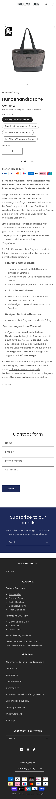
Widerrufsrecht (14, 713)
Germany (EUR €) (26, 768)
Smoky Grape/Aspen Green (20, 126)
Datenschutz (13, 668)
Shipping (18, 110)
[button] (3, 4)
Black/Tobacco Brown (17, 119)
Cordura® (14, 625)
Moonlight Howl (17, 605)
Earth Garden (16, 601)
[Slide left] (22, 85)
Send (11, 488)
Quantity (6, 145)
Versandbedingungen (17, 700)
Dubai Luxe (15, 629)
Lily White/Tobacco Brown (20, 139)
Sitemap (10, 720)
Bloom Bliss (15, 594)
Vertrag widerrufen (16, 707)
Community (12, 688)
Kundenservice (14, 681)
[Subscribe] (47, 542)
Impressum (12, 675)
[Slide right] (34, 85)
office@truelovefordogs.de (24, 369)
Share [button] (8, 384)
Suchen (10, 571)
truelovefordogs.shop (23, 376)
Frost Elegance (17, 609)
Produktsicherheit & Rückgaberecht (25, 694)
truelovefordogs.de (23, 794)
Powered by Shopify (37, 794)
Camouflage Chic (19, 621)
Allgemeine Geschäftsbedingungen (25, 662)
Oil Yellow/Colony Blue (18, 132)
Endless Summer (18, 598)
